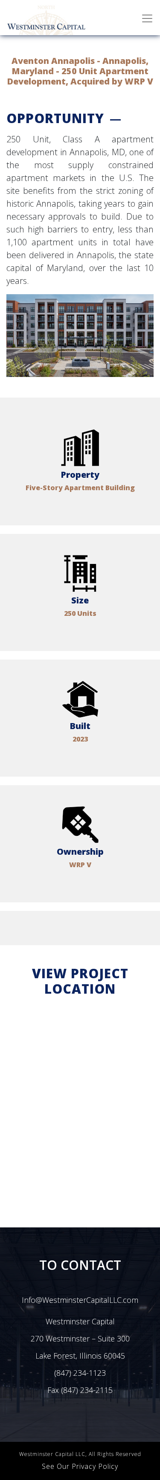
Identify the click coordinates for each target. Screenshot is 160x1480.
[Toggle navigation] (147, 18)
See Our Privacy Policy (80, 1466)
